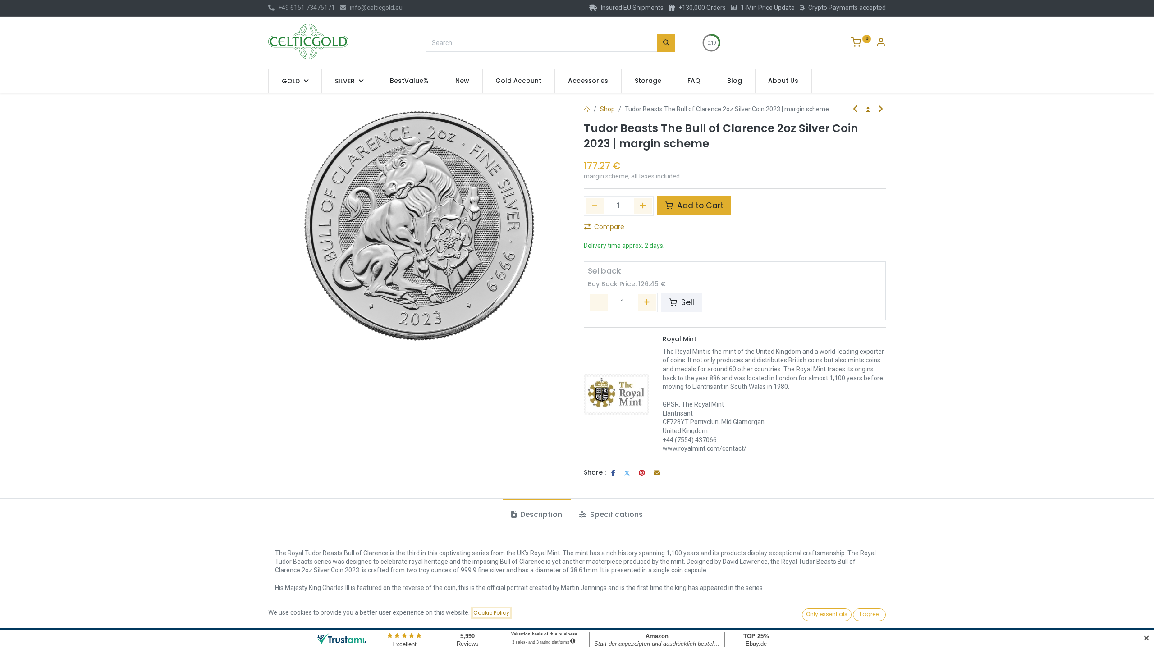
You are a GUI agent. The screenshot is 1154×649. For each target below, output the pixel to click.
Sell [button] (686, 302)
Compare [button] (609, 226)
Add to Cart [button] (699, 205)
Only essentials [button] (826, 614)
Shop (607, 109)
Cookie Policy (491, 613)
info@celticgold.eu (376, 7)
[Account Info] (881, 43)
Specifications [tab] (615, 514)
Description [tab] (540, 514)
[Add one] (643, 206)
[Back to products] (868, 109)
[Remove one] (595, 206)
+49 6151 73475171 (306, 7)
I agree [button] (869, 614)
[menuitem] (409, 81)
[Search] (666, 43)
